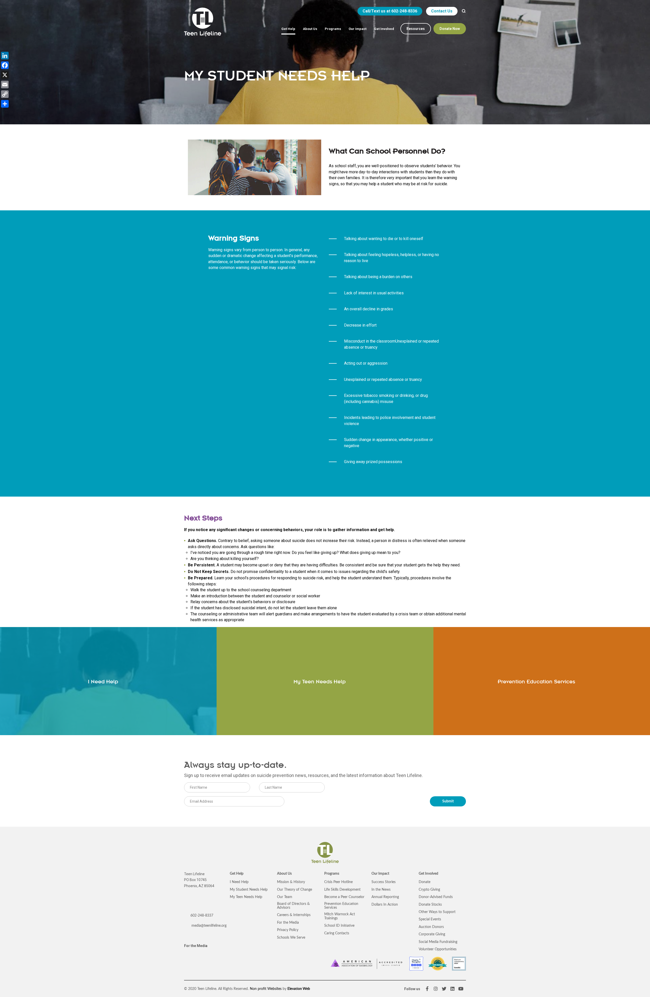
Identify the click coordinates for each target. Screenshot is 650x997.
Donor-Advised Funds (436, 897)
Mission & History (291, 882)
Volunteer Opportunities (438, 949)
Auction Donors (431, 927)
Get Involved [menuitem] (384, 29)
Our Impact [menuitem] (357, 29)
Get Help (236, 873)
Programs (331, 873)
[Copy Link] (5, 94)
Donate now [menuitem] (450, 29)
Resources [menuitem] (416, 29)
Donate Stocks (430, 904)
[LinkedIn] (5, 55)
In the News (381, 889)
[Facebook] (5, 65)
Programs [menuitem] (333, 29)
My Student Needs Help (249, 889)
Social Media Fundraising (438, 942)
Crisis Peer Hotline (338, 882)
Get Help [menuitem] (288, 29)
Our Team (284, 897)
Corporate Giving (432, 934)
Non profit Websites (266, 989)
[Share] (5, 104)
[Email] (5, 84)
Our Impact (380, 873)
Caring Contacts (336, 933)
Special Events (430, 919)
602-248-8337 (201, 915)
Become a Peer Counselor (344, 897)
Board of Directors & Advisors (293, 905)
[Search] (463, 11)
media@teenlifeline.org (208, 925)
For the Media (195, 945)
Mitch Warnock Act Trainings (339, 916)
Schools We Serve (291, 937)
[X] (5, 75)
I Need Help (239, 882)
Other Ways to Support (437, 912)
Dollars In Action (384, 904)
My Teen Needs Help (246, 897)
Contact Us (441, 11)
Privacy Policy (287, 930)
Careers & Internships (294, 915)
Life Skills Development (342, 889)
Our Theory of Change (294, 889)
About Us (284, 873)
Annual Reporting (385, 897)
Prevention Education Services (341, 905)
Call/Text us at (390, 11)
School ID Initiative (339, 925)
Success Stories (383, 882)
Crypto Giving (429, 889)
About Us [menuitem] (310, 29)
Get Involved (428, 873)
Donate (424, 882)
